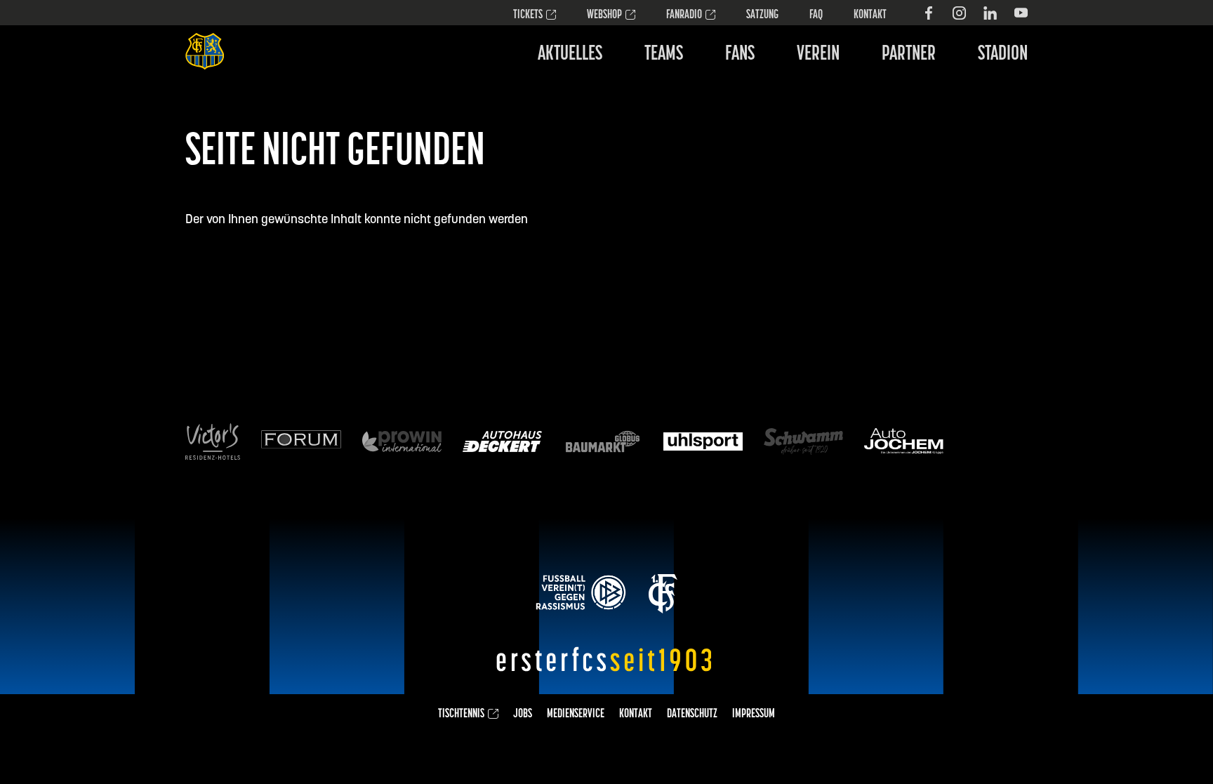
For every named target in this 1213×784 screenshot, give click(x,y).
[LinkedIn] (990, 13)
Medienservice (575, 714)
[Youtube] (1021, 13)
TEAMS (663, 54)
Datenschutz (692, 714)
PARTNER (909, 54)
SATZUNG (762, 15)
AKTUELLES (570, 54)
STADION (1003, 54)
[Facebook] (928, 13)
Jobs (522, 714)
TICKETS (528, 15)
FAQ (816, 15)
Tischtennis (461, 714)
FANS (740, 54)
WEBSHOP (604, 15)
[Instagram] (959, 13)
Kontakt (870, 15)
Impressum (753, 714)
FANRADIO (684, 15)
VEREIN (818, 54)
